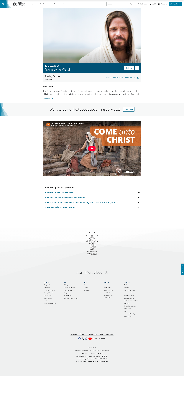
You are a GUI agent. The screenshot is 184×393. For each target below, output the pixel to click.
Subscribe (129, 109)
